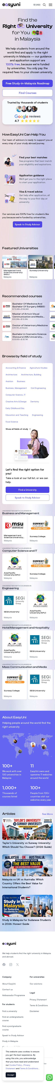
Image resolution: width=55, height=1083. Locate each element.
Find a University (27, 489)
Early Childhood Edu (15, 408)
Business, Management (16, 388)
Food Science (12, 421)
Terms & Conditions (29, 1068)
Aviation (9, 381)
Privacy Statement (38, 999)
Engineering (37, 415)
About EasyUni (9, 984)
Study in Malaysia (10, 1041)
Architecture (11, 374)
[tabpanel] (27, 67)
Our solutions (36, 984)
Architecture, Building (31, 374)
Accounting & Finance (16, 368)
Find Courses (27, 93)
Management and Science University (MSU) (13, 272)
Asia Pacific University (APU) (12, 574)
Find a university (9, 1011)
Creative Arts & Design (16, 401)
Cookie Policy (15, 1065)
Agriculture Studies (38, 368)
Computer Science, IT (16, 395)
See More (47, 813)
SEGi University (11, 612)
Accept (10, 1075)
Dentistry (34, 401)
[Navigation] (50, 5)
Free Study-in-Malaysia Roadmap (27, 83)
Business (21, 381)
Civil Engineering (38, 388)
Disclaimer (34, 1011)
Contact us (7, 989)
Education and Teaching (17, 415)
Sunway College (37, 536)
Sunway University (38, 270)
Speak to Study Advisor (27, 224)
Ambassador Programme (13, 995)
